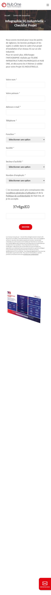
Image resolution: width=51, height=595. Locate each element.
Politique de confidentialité (18, 195)
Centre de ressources (21, 15)
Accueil (7, 15)
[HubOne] (11, 4)
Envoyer (25, 227)
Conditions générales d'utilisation (21, 193)
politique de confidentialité (30, 254)
